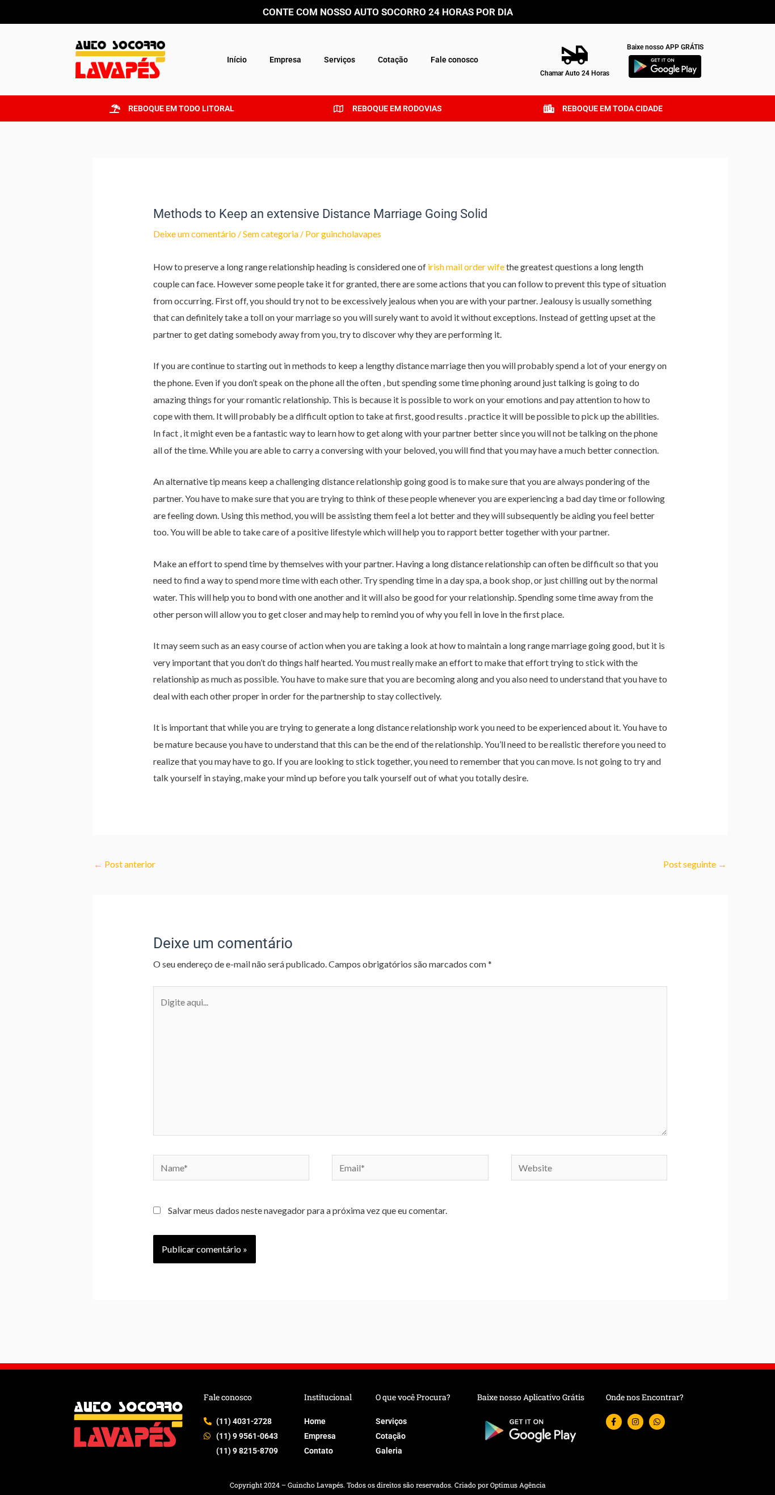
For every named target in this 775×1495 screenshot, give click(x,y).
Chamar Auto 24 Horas (574, 73)
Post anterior (124, 864)
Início (237, 59)
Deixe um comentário (194, 233)
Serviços (339, 59)
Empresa (285, 59)
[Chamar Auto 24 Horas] (575, 55)
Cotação (393, 59)
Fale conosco (454, 59)
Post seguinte (695, 864)
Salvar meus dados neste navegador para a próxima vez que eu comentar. (307, 1210)
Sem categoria (270, 233)
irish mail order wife (466, 266)
